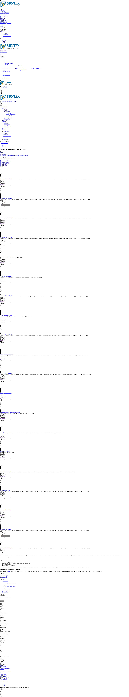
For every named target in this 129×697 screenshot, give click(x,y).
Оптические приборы (4, 155)
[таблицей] (2, 166)
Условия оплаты (3, 674)
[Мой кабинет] (0, 89)
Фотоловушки (8, 113)
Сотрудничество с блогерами (5, 668)
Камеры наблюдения (11, 155)
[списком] (1, 166)
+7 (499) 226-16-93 (4, 26)
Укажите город (3, 50)
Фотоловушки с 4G (3, 577)
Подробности (2, 184)
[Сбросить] (1, 658)
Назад (6, 109)
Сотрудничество (3, 666)
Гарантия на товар (3, 676)
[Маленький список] (0, 167)
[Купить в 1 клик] (0, 189)
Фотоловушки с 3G (3, 576)
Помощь (1, 672)
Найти (2, 689)
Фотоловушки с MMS (4, 575)
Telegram (3, 41)
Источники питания (18, 155)
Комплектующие (25, 155)
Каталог (5, 110)
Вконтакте (4, 40)
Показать (2, 659)
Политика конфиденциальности (5, 671)
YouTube (3, 42)
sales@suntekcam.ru (4, 37)
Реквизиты (2, 669)
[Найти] (1, 9)
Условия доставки (3, 675)
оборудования (8, 571)
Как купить (6, 123)
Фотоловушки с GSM (4, 574)
